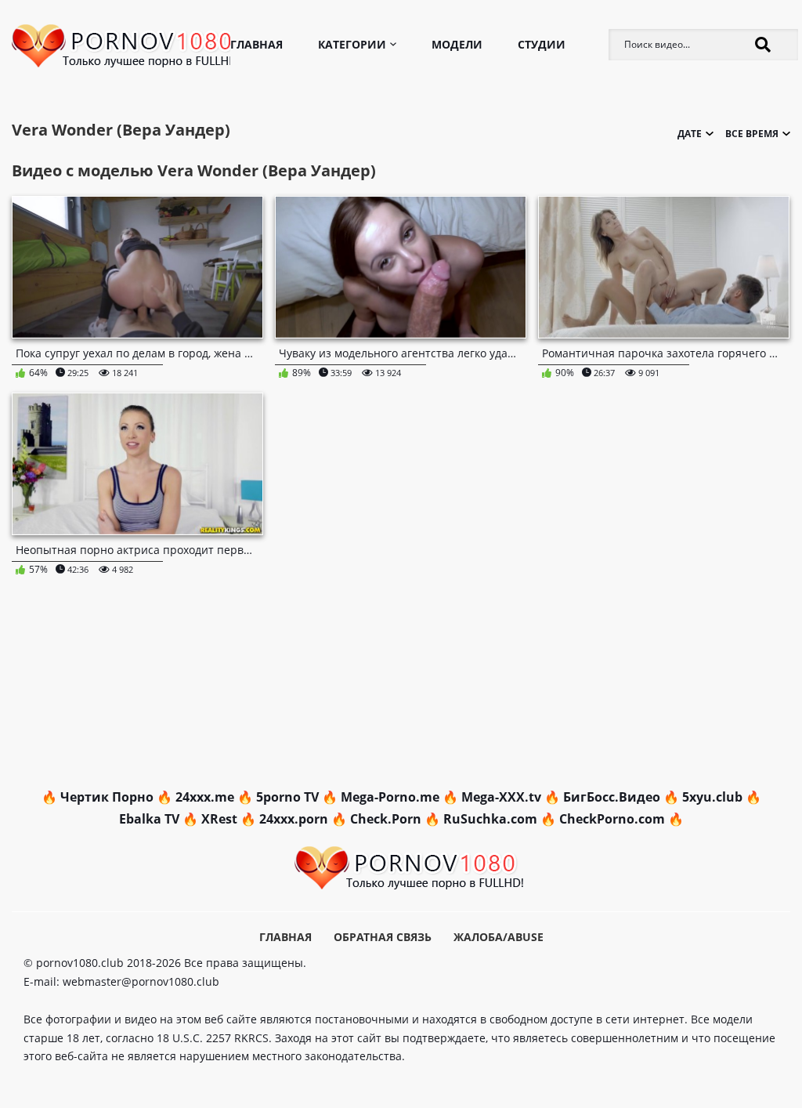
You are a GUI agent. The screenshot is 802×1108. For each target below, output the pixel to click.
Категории (352, 44)
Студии (541, 44)
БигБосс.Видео (611, 797)
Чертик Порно (107, 797)
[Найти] (762, 44)
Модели (457, 44)
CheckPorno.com (612, 818)
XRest (219, 818)
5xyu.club (712, 797)
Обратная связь (383, 936)
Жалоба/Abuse (498, 936)
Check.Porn (385, 818)
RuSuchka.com (490, 818)
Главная (256, 44)
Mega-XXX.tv (501, 797)
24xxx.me (204, 797)
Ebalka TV (149, 818)
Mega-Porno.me (390, 797)
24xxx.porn (293, 818)
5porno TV (287, 797)
